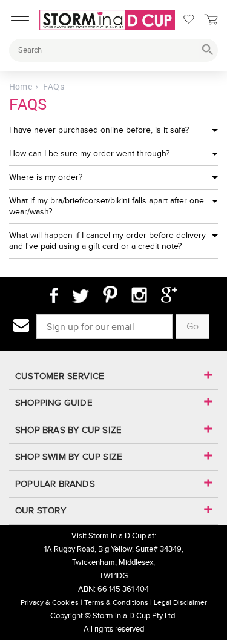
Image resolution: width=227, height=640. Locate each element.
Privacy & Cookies (50, 602)
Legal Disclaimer (180, 602)
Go (192, 326)
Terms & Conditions (116, 602)
